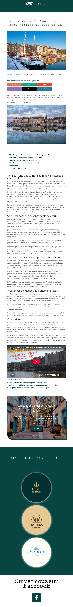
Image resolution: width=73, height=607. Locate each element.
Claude (14, 85)
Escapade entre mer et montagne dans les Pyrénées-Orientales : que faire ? (36, 408)
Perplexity (44, 89)
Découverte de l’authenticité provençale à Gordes (28, 383)
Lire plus (36, 428)
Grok (29, 89)
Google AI (44, 85)
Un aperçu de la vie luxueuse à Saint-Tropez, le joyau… (29, 388)
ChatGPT (29, 85)
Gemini (14, 89)
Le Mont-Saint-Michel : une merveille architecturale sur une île (33, 385)
